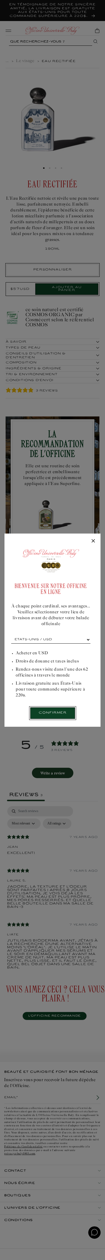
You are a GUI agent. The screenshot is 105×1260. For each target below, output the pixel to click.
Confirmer (53, 713)
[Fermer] (93, 541)
